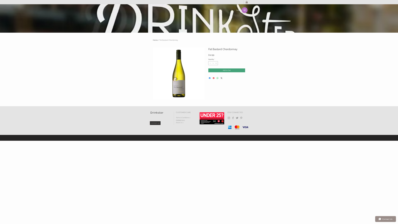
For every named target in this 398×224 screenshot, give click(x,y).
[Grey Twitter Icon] (237, 117)
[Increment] (216, 63)
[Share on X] (221, 78)
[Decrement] (210, 63)
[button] (247, 2)
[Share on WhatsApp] (217, 78)
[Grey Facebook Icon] (233, 117)
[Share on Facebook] (209, 78)
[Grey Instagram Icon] (228, 117)
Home (155, 40)
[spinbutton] (213, 63)
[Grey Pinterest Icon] (241, 117)
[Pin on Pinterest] (213, 78)
